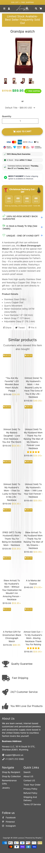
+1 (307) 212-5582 (14, 759)
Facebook (10, 817)
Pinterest (10, 822)
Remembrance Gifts (9, 782)
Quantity (6, 116)
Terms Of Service (32, 804)
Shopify (38, 838)
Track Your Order (32, 784)
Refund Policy (30, 793)
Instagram (10, 826)
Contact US (29, 780)
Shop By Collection (11, 776)
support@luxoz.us (14, 755)
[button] (33, 452)
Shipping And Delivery (30, 799)
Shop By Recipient (11, 772)
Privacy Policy (30, 789)
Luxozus (21, 838)
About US (28, 776)
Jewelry (6, 788)
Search (27, 772)
